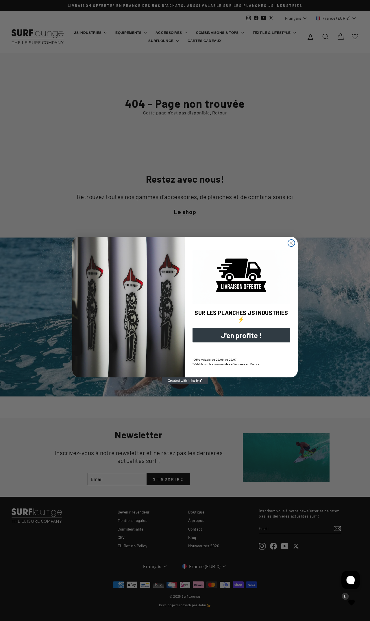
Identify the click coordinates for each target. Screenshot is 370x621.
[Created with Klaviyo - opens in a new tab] (185, 380)
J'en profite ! (241, 335)
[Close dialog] (291, 243)
